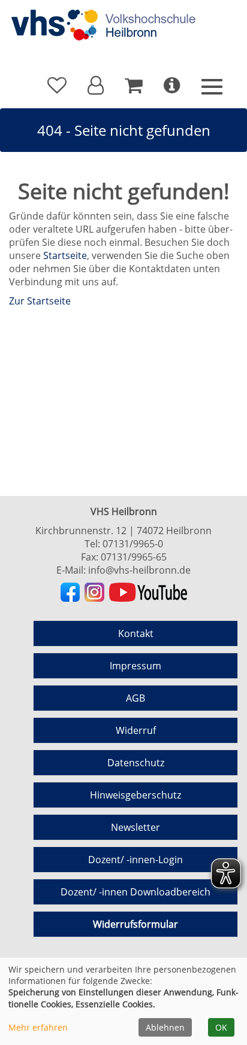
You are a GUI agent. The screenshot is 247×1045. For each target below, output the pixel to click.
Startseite (65, 255)
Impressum (135, 665)
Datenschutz (135, 762)
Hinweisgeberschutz (135, 795)
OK (221, 1027)
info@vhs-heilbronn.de (139, 570)
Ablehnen (165, 1027)
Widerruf (136, 730)
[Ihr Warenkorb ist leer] (134, 85)
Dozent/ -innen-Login (135, 859)
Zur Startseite (40, 300)
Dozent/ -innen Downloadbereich (135, 891)
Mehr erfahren (38, 1027)
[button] (96, 85)
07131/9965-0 (133, 543)
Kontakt (135, 633)
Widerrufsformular (135, 924)
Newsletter (135, 827)
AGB (135, 698)
